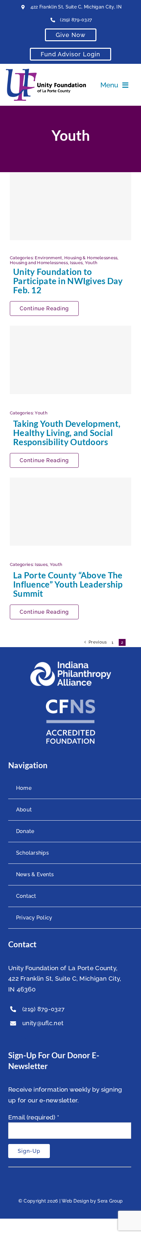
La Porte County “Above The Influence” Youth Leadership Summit (68, 584)
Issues (76, 262)
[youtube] (24, 1038)
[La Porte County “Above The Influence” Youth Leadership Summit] (70, 512)
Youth (91, 262)
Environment (48, 257)
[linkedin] (38, 1038)
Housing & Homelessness (90, 257)
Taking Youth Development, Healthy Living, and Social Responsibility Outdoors (66, 432)
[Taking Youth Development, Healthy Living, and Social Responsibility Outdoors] (70, 360)
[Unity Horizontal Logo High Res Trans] (46, 71)
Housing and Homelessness (39, 262)
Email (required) (33, 1117)
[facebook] (11, 1038)
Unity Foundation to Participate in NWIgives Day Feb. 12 (68, 280)
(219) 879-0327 (76, 19)
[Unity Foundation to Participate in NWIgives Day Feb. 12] (70, 206)
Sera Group (110, 1201)
